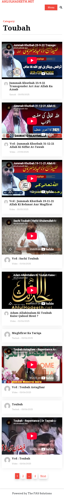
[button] (61, 7)
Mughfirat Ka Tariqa (26, 333)
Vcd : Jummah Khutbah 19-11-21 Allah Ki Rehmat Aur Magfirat (31, 203)
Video (12, 152)
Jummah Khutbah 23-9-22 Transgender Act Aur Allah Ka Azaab (31, 86)
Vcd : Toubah (21, 458)
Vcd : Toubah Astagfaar (28, 387)
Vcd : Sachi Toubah (25, 258)
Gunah (12, 94)
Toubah (15, 338)
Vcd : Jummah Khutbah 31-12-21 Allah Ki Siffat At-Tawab (32, 145)
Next (43, 475)
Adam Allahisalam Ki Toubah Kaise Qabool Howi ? (31, 314)
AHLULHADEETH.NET (18, 1)
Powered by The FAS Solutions (32, 493)
